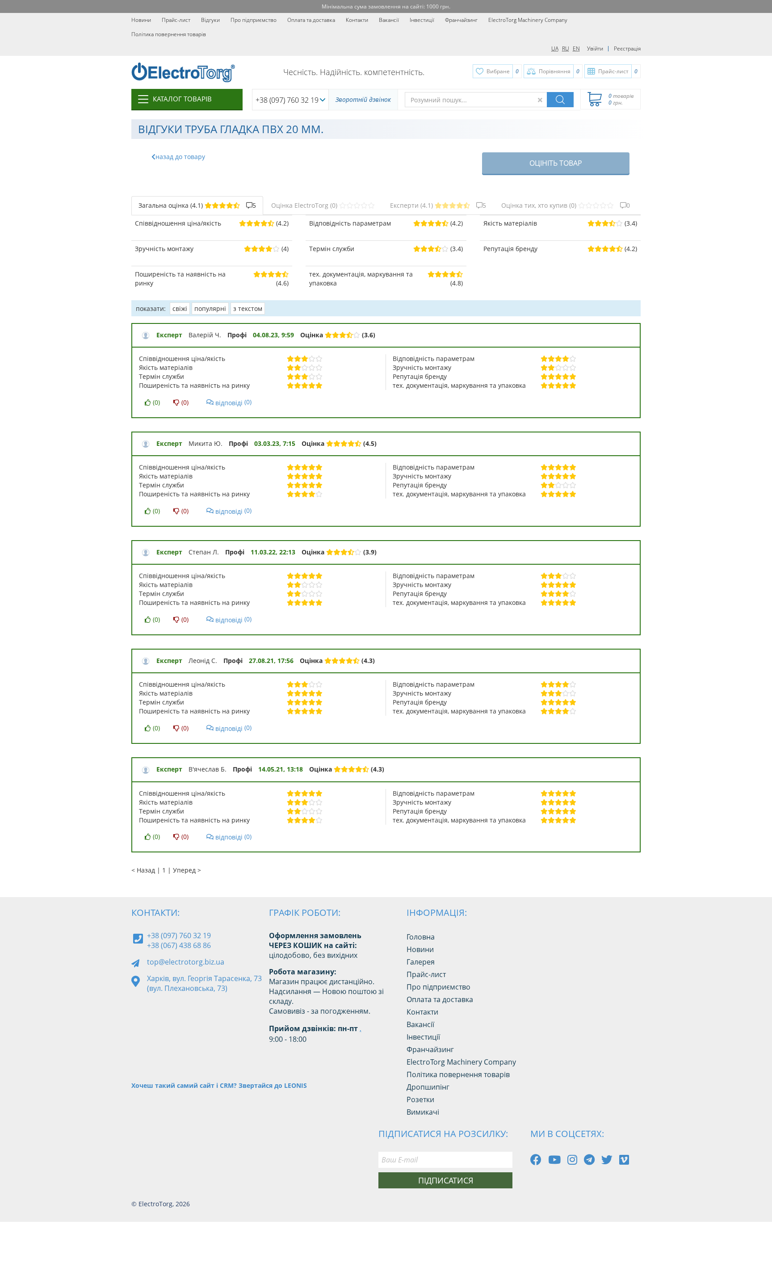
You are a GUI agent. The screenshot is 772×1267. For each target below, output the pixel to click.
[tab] (197, 205)
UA (554, 48)
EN (576, 48)
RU (565, 48)
